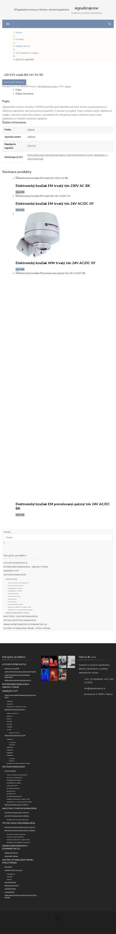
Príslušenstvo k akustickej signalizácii (17, 819)
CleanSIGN (9, 721)
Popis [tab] (18, 89)
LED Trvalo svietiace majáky (16, 585)
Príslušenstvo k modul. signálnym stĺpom (18, 763)
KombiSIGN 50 (10, 747)
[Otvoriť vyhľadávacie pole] (109, 23)
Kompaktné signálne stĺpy (15, 710)
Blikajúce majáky (12, 599)
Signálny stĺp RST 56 (12, 713)
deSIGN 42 (9, 719)
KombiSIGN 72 (10, 755)
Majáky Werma (11, 579)
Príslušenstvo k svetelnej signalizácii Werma (20, 610)
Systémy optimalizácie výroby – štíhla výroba (26, 628)
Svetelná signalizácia (14, 575)
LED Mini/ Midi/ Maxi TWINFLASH (15, 588)
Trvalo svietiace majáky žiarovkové (18, 583)
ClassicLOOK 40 (12, 742)
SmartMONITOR (10, 883)
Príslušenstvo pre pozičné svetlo (18, 681)
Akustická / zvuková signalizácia (20, 616)
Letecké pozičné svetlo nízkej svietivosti (20, 672)
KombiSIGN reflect (12, 886)
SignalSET (9, 879)
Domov (19, 32)
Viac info (20, 192)
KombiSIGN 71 (10, 752)
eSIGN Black (10, 701)
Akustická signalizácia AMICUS (17, 813)
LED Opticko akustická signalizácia (16, 834)
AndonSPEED (9, 892)
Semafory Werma (11, 856)
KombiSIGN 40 (10, 739)
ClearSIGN (9, 724)
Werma (68, 86)
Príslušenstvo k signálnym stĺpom (16, 706)
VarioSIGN (9, 727)
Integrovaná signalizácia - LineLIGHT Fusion (25, 567)
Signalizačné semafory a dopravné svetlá (25, 624)
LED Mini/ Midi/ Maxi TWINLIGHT (15, 591)
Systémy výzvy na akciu (13, 870)
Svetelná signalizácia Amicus (17, 613)
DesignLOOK (11, 760)
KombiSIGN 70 (10, 750)
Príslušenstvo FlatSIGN (14, 732)
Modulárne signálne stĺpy (15, 736)
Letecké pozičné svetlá (15, 563)
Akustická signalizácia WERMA (17, 816)
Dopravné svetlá (11, 853)
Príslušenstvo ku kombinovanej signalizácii (18, 842)
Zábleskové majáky (13, 593)
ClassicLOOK (11, 758)
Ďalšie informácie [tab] (25, 93)
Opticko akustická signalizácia (19, 620)
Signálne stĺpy (11, 571)
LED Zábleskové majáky (47, 86)
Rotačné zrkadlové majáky (15, 604)
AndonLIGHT (10, 877)
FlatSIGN (9, 729)
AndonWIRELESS (11, 874)
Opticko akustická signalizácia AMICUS (20, 827)
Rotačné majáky (12, 601)
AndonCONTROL (10, 889)
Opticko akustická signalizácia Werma (20, 831)
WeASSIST (8, 867)
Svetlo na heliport (12, 669)
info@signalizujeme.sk (94, 688)
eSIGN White (10, 704)
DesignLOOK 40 (12, 744)
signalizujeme (86, 8)
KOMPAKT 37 (10, 716)
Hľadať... (7, 532)
